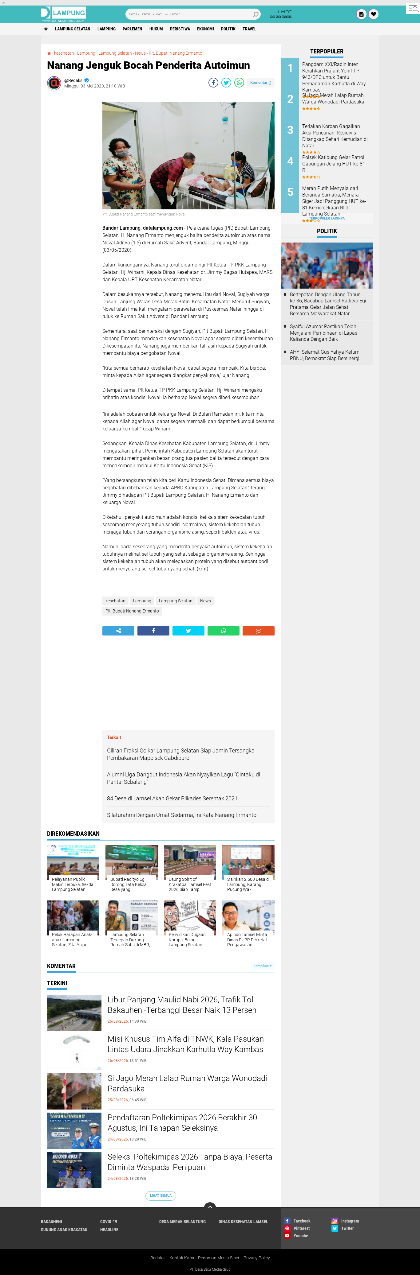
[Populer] (373, 14)
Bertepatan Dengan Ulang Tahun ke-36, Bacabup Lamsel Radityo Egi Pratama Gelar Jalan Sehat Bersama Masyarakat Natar (328, 304)
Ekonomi (205, 28)
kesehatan (64, 53)
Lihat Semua (161, 1196)
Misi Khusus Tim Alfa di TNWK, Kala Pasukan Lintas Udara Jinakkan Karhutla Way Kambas (186, 1044)
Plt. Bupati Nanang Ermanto (175, 53)
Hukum (156, 28)
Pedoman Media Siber (219, 1257)
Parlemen (132, 28)
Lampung (106, 28)
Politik (228, 28)
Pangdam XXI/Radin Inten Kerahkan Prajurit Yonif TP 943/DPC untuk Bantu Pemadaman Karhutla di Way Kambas (334, 77)
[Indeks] (362, 14)
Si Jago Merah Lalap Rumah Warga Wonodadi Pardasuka (187, 1083)
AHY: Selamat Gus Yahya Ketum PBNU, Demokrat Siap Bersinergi (324, 355)
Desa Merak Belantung (182, 1221)
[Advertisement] (71, 187)
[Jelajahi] (413, 8)
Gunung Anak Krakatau (64, 1229)
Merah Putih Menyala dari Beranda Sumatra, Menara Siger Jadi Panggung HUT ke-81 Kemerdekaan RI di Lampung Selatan (334, 201)
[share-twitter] (226, 82)
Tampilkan (262, 966)
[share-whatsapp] (239, 82)
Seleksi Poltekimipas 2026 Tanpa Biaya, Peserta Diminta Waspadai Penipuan (190, 1162)
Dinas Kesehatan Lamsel (243, 1221)
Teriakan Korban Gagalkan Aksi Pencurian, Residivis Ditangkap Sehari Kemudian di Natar (335, 135)
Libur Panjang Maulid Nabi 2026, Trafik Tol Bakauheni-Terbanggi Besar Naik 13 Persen (182, 1005)
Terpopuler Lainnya (327, 218)
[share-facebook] (213, 82)
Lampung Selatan (72, 28)
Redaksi (157, 1257)
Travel (249, 28)
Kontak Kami (181, 1257)
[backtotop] (210, 1208)
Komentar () (260, 82)
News (140, 53)
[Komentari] (259, 631)
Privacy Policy (257, 1257)
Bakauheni (51, 1221)
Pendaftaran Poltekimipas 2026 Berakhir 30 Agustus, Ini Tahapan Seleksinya (182, 1123)
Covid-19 (108, 1221)
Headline (109, 1229)
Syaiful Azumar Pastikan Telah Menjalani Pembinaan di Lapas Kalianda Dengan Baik (323, 333)
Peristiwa (180, 28)
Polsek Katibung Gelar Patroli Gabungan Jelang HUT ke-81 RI (334, 163)
